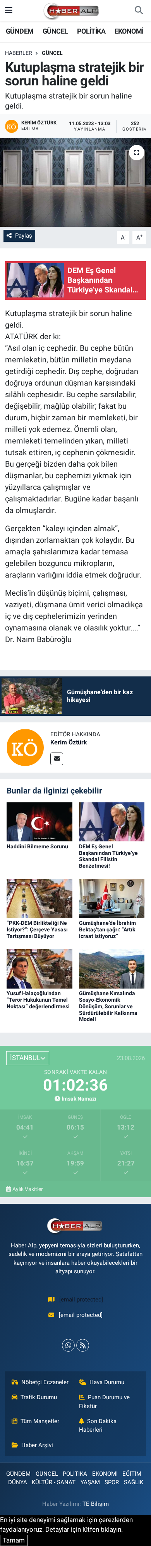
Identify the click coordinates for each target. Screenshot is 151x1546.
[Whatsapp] (68, 1345)
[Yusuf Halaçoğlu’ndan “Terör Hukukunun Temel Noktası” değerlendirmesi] (39, 968)
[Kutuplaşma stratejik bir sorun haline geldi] (75, 182)
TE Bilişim (95, 1503)
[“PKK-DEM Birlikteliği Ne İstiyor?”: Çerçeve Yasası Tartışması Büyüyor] (39, 898)
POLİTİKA (91, 31)
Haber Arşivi (37, 1445)
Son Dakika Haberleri (98, 1425)
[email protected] (81, 1299)
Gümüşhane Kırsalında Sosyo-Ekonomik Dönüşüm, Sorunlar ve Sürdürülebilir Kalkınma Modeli (108, 1006)
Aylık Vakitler (27, 1189)
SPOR (112, 1482)
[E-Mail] (56, 759)
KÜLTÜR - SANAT (54, 1482)
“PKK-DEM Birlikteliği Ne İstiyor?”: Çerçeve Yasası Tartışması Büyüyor (37, 929)
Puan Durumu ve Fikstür (104, 1401)
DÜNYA (17, 1482)
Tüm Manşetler (40, 1421)
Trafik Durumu (39, 1397)
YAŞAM (90, 1482)
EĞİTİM (131, 1473)
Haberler (18, 53)
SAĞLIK (133, 1482)
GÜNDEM (19, 31)
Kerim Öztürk (68, 742)
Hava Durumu (106, 1382)
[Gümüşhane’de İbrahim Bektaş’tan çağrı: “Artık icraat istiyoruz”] (112, 898)
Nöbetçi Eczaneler (45, 1382)
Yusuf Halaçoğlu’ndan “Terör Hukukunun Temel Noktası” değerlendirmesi (38, 999)
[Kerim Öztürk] (25, 747)
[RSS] (82, 1345)
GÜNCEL (55, 31)
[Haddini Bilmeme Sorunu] (39, 821)
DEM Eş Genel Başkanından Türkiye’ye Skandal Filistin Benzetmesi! (108, 856)
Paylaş (23, 235)
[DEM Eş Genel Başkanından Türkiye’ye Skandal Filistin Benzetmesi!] (112, 821)
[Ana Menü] (8, 10)
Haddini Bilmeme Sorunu (37, 846)
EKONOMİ (129, 31)
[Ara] (138, 11)
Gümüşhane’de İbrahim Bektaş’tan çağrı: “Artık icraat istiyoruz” (107, 929)
